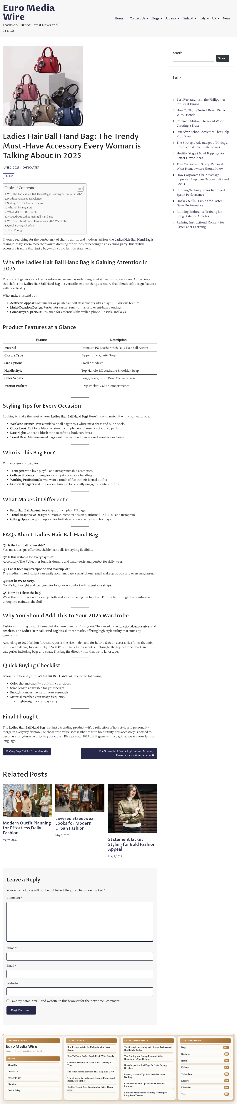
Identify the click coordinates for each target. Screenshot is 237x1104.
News (227, 18)
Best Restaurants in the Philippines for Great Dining (88, 1048)
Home (119, 18)
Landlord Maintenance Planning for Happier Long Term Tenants (145, 1094)
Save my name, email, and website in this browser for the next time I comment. (65, 1001)
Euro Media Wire (29, 12)
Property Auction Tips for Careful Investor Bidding (144, 1076)
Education (186, 1087)
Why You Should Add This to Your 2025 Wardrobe (37, 221)
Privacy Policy (14, 1077)
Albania (171, 18)
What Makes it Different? (22, 212)
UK (214, 18)
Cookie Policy (14, 1090)
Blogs (155, 18)
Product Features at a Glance (24, 198)
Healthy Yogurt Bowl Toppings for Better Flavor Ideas (90, 1088)
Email (11, 966)
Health (184, 1060)
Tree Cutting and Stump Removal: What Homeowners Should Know (143, 1058)
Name (11, 948)
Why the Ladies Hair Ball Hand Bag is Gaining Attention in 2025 (45, 194)
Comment (14, 898)
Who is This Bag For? (19, 207)
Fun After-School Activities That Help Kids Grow (90, 1071)
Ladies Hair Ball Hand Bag (133, 239)
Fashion (9, 176)
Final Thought (15, 230)
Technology (186, 1074)
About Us (12, 1065)
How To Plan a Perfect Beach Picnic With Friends (90, 1056)
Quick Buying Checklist (21, 225)
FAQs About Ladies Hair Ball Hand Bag (30, 216)
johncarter (30, 167)
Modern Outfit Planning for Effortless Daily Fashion (27, 828)
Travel (184, 1094)
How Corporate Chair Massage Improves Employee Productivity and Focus (203, 179)
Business (185, 1054)
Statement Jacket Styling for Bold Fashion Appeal (132, 844)
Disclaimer (13, 1084)
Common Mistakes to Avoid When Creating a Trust (89, 1064)
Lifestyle (185, 1080)
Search (177, 53)
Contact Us (137, 18)
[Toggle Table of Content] (78, 188)
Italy (203, 18)
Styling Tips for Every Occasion (25, 203)
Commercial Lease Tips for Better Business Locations (144, 1085)
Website (12, 983)
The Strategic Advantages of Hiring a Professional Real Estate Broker (91, 1079)
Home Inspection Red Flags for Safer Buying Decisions (145, 1067)
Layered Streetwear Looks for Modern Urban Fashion (75, 823)
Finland (188, 18)
